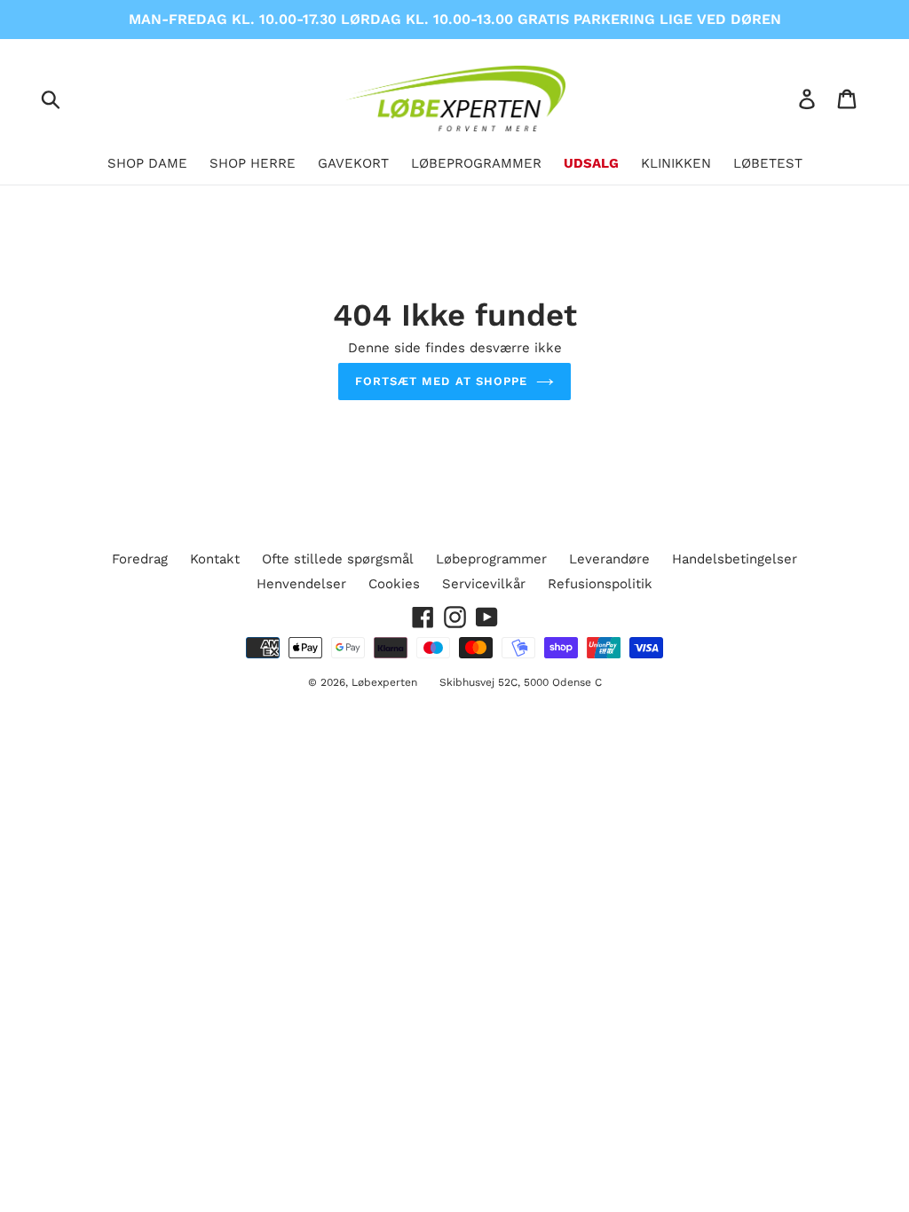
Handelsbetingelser (734, 559)
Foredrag (140, 559)
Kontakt (215, 559)
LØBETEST (767, 163)
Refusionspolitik (600, 584)
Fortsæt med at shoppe (441, 381)
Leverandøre (609, 559)
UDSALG (591, 163)
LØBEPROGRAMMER (476, 163)
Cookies (394, 584)
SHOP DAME (147, 163)
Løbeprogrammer (491, 559)
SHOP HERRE (252, 163)
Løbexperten (384, 682)
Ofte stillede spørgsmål (338, 559)
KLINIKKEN (676, 163)
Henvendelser (301, 584)
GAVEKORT (353, 163)
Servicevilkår (484, 584)
